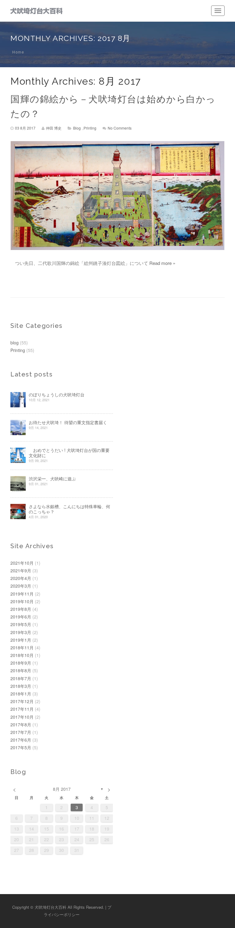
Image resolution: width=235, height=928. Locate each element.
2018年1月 (20, 694)
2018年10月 (22, 655)
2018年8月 (20, 670)
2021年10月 (22, 563)
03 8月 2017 (25, 127)
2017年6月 (20, 740)
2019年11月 (22, 594)
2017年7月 (20, 732)
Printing (90, 127)
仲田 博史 (54, 127)
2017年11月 (22, 709)
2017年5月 (20, 747)
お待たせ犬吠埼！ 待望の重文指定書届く (68, 422)
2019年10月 (22, 601)
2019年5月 (20, 624)
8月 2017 (62, 789)
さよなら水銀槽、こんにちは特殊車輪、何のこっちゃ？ (69, 509)
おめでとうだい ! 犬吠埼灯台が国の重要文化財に (69, 453)
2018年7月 (20, 678)
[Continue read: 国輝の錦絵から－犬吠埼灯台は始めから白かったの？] (117, 195)
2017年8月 (20, 724)
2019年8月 (20, 609)
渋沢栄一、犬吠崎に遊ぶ (52, 478)
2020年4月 (20, 578)
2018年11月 (22, 647)
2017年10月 (22, 717)
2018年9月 (20, 663)
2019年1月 (20, 640)
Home (18, 51)
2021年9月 (20, 570)
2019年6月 (20, 617)
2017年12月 (22, 701)
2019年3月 (20, 632)
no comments (120, 127)
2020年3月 (20, 586)
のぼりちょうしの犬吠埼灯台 (56, 394)
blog (77, 127)
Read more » (162, 263)
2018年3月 (20, 686)
